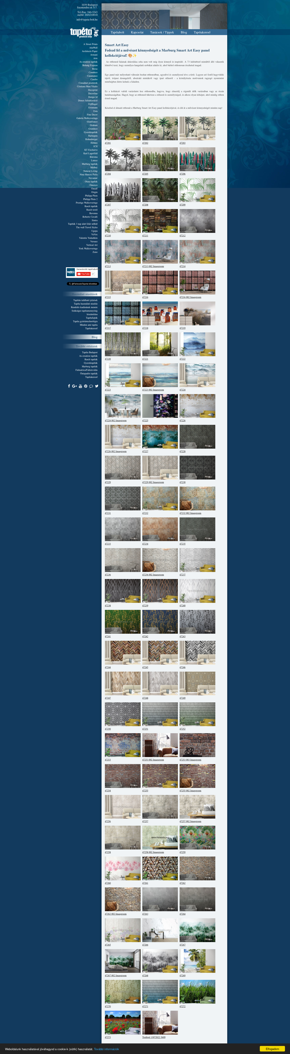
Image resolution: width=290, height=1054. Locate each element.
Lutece (94, 160)
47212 (182, 235)
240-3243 (92, 12)
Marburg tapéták (90, 163)
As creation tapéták (88, 61)
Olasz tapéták (91, 181)
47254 (108, 790)
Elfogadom (272, 1049)
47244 (108, 667)
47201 (108, 142)
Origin (94, 192)
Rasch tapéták (91, 206)
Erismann (93, 107)
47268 (145, 975)
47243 (182, 636)
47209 (182, 204)
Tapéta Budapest (90, 352)
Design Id (93, 96)
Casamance (92, 75)
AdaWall (93, 47)
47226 (182, 420)
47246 (182, 667)
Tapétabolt (117, 32)
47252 (182, 728)
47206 (182, 173)
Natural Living (90, 170)
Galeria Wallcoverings (87, 118)
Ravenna (93, 213)
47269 (182, 975)
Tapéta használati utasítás (86, 303)
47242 (145, 636)
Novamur (93, 178)
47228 (182, 451)
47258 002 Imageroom (153, 852)
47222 (182, 358)
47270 (108, 1006)
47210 (108, 235)
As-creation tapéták (88, 355)
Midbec (94, 167)
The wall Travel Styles (87, 227)
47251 (145, 728)
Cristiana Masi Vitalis (87, 86)
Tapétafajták (92, 317)
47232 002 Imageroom (190, 513)
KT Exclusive (91, 149)
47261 (145, 883)
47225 (145, 420)
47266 (145, 944)
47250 (108, 728)
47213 (108, 266)
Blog (184, 32)
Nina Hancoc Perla (89, 174)
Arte (95, 58)
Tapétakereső (202, 32)
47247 (108, 697)
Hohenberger (91, 139)
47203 (182, 142)
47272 (182, 1006)
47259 (182, 852)
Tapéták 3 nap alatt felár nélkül (83, 223)
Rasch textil (92, 209)
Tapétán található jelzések (85, 300)
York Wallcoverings (88, 248)
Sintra (95, 220)
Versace (94, 241)
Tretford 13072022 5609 (153, 1037)
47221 (145, 358)
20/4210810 (91, 14)
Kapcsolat (137, 32)
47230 (182, 482)
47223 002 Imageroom (153, 389)
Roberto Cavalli (90, 216)
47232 (145, 513)
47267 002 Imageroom (116, 975)
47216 (145, 297)
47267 (182, 944)
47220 (108, 358)
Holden (94, 142)
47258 (108, 852)
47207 (108, 204)
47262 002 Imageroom (116, 913)
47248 (145, 697)
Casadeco (93, 72)
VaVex (94, 234)
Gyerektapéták (91, 132)
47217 (108, 328)
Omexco (94, 185)
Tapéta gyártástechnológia (85, 321)
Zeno (95, 252)
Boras (95, 68)
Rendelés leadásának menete (84, 307)
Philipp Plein (91, 195)
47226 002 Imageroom (116, 451)
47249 (182, 697)
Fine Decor (92, 114)
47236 (108, 574)
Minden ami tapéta (89, 324)
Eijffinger (93, 104)
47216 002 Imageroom (190, 297)
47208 (145, 204)
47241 (108, 636)
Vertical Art (92, 244)
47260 (108, 883)
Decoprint (93, 89)
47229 (108, 482)
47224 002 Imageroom (116, 420)
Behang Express (90, 65)
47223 (108, 389)
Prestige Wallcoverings (87, 202)
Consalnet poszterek (88, 82)
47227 (145, 451)
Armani (94, 54)
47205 (145, 173)
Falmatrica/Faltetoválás (87, 369)
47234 (145, 543)
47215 (108, 297)
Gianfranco (92, 121)
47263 (145, 913)
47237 (182, 574)
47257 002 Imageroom (190, 821)
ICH (95, 146)
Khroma (94, 156)
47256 (108, 821)
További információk (106, 1049)
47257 (145, 821)
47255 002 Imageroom (190, 790)
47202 (145, 142)
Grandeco (93, 128)
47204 (108, 173)
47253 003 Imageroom (190, 759)
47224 (182, 389)
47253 (108, 759)
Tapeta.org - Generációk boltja (84, 32)
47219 (182, 328)
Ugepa (94, 230)
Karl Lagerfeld (90, 153)
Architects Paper (90, 51)
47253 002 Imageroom (153, 759)
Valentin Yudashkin (88, 237)
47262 (182, 883)
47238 (108, 605)
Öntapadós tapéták (89, 373)
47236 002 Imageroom (153, 574)
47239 (145, 605)
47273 (108, 1037)
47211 (145, 235)
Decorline (93, 93)
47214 (182, 266)
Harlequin (93, 135)
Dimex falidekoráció (88, 100)
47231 (108, 513)
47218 (145, 328)
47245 (145, 667)
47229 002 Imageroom (153, 482)
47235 (182, 543)
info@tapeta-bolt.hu (87, 19)
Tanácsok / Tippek (162, 32)
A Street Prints (90, 44)
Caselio (94, 79)
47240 (182, 605)
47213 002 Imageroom (153, 266)
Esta (95, 111)
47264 (182, 913)
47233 (108, 543)
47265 (108, 944)
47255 (145, 790)
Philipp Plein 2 (90, 199)
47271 (145, 1006)
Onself (94, 188)
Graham (94, 125)
